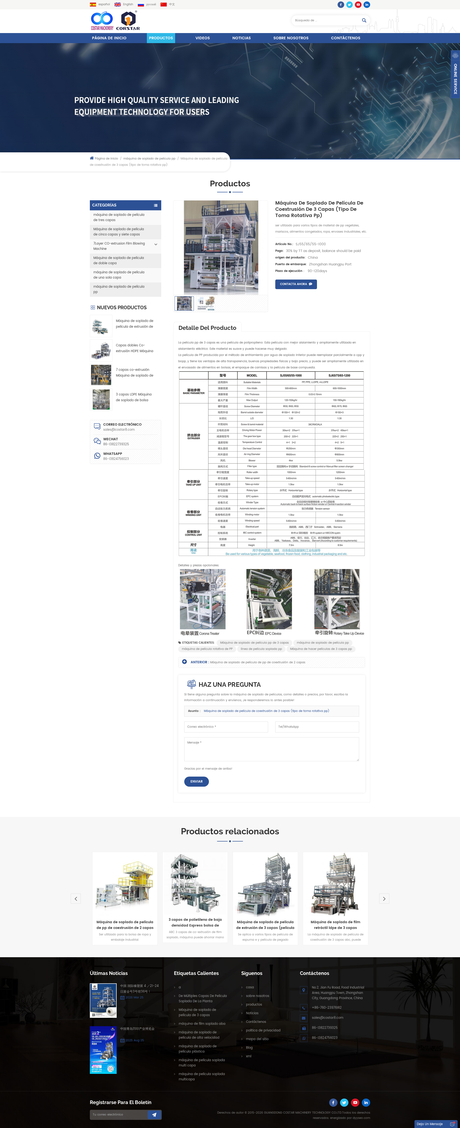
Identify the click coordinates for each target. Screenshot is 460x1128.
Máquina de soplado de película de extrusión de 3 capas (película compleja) (203, 925)
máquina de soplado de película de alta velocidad (199, 1035)
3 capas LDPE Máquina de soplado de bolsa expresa (134, 397)
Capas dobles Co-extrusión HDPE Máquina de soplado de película (134, 348)
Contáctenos (345, 38)
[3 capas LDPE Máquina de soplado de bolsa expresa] (101, 399)
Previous (76, 898)
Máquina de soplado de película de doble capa (118, 261)
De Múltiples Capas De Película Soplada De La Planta (203, 999)
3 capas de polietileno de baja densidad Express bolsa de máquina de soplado (132, 922)
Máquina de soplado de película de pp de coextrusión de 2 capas (257, 662)
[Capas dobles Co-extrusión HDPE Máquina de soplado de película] (101, 350)
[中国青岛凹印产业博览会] (103, 1050)
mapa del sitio (257, 1039)
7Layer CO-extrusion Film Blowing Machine (119, 246)
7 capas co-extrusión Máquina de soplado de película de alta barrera (134, 373)
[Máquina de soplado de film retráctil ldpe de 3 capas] (273, 884)
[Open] (455, 74)
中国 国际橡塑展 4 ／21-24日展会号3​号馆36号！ (139, 989)
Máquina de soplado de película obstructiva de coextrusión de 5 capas (343, 925)
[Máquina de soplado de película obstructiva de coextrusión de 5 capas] (343, 884)
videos (203, 38)
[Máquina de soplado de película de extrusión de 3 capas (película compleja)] (202, 884)
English (128, 4)
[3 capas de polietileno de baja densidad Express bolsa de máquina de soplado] (132, 883)
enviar (196, 781)
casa (250, 987)
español (104, 4)
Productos (161, 38)
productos (254, 1004)
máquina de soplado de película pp (149, 158)
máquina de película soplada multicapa (202, 1077)
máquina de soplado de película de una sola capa (118, 275)
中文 (172, 4)
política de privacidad (263, 1030)
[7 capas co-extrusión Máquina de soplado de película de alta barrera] (101, 375)
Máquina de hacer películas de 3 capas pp (321, 649)
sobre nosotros (291, 38)
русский (151, 4)
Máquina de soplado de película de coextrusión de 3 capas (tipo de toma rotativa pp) (266, 711)
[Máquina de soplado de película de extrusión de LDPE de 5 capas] (101, 326)
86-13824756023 (116, 459)
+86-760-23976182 (327, 1007)
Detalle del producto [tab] (207, 327)
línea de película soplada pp (261, 649)
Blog (249, 1047)
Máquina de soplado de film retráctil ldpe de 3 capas (273, 925)
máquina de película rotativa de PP (207, 649)
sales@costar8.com (119, 429)
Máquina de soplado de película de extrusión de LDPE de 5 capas (134, 324)
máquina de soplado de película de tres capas (118, 217)
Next (384, 898)
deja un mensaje (430, 1124)
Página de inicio (109, 38)
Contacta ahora (293, 284)
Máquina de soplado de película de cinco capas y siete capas (118, 232)
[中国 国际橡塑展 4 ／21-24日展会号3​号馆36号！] (103, 1000)
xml (248, 1056)
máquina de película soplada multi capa (202, 1063)
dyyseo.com (361, 1118)
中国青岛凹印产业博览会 (137, 1028)
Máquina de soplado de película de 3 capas (197, 1013)
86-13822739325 (325, 1028)
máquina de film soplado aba (202, 1023)
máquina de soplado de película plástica (198, 1049)
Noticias (241, 38)
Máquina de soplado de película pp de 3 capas (254, 643)
